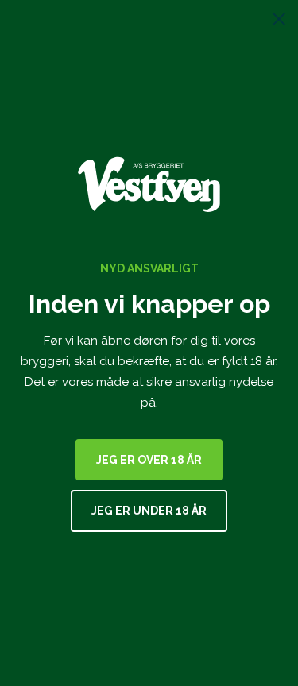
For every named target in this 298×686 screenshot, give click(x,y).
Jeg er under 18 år (149, 510)
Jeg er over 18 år (149, 459)
